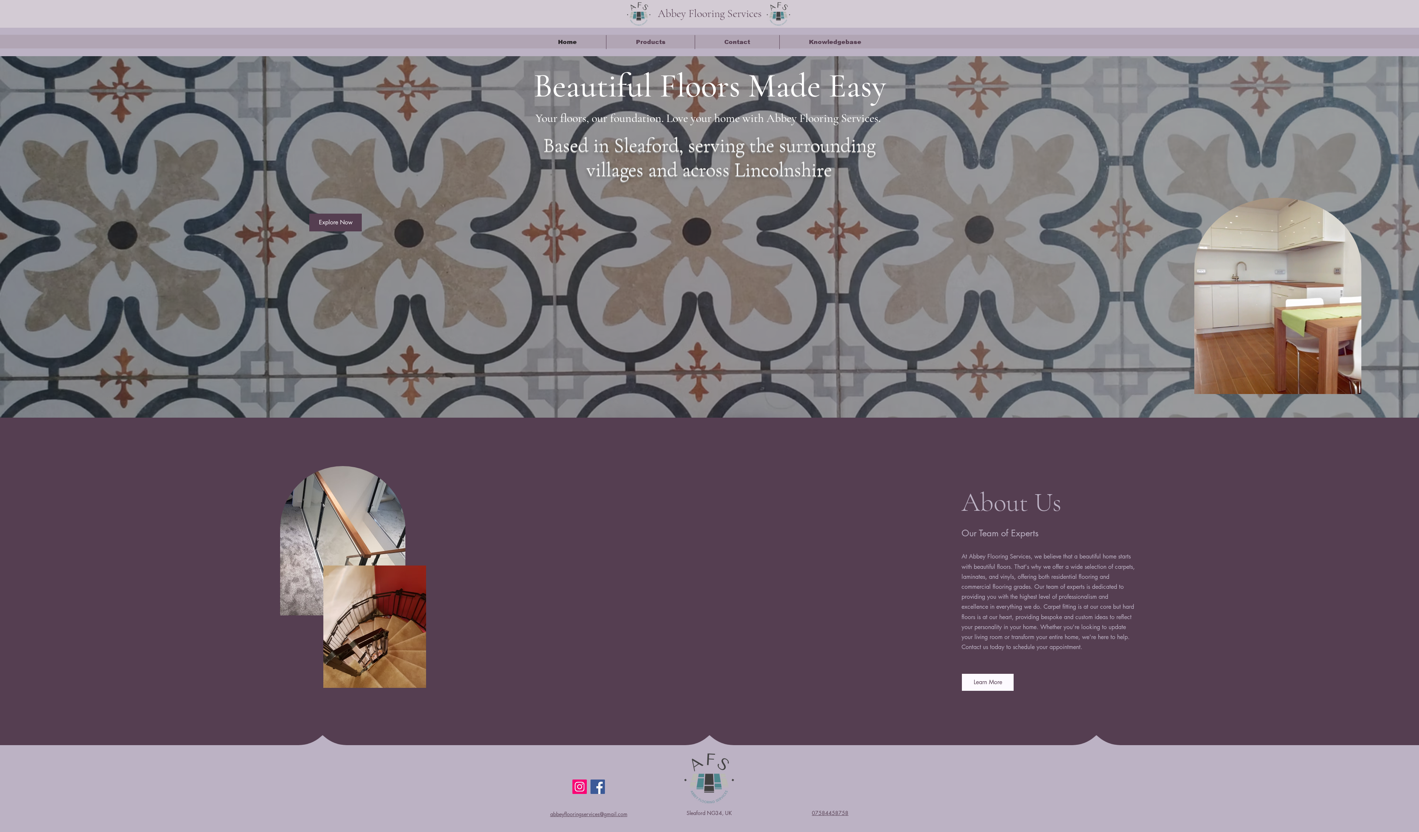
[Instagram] (579, 787)
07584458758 (830, 812)
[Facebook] (598, 787)
